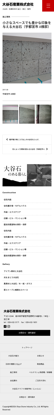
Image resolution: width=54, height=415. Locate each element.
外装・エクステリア (12, 212)
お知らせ (40, 356)
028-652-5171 (13, 322)
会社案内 (13, 381)
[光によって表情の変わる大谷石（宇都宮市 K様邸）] (30, 153)
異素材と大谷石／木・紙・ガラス (18, 284)
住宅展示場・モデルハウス (15, 206)
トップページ (27, 348)
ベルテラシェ (40, 372)
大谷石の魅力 (13, 356)
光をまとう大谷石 (11, 277)
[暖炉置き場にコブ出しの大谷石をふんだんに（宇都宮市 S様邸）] (23, 144)
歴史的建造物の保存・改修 (15, 224)
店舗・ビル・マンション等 (15, 218)
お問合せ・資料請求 (27, 333)
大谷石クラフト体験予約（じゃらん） (27, 389)
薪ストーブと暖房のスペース (16, 290)
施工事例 (13, 372)
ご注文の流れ (40, 381)
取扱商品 (40, 364)
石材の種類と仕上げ (13, 364)
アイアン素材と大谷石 (13, 271)
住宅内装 (7, 200)
